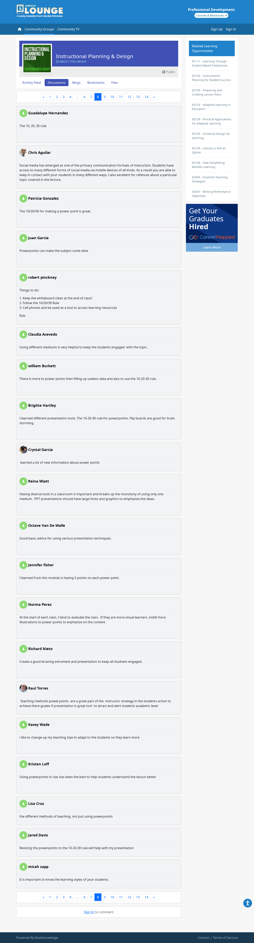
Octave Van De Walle (46, 525)
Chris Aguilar (39, 152)
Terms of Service (225, 937)
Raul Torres (38, 688)
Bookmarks (96, 82)
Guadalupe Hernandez (48, 113)
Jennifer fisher (41, 565)
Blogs (76, 82)
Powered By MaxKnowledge (37, 937)
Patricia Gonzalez (43, 198)
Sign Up (217, 29)
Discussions (56, 82)
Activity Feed (31, 82)
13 (138, 97)
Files (114, 82)
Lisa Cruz (36, 803)
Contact (204, 937)
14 (146, 97)
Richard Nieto (40, 648)
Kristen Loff (38, 764)
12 (129, 97)
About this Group (72, 61)
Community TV (68, 29)
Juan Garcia (38, 237)
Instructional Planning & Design (94, 56)
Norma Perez (40, 604)
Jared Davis (38, 835)
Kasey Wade (39, 724)
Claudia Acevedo (42, 334)
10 (112, 97)
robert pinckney (42, 277)
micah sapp (38, 866)
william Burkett (42, 365)
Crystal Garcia (40, 449)
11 (121, 97)
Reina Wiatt (38, 481)
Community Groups (39, 29)
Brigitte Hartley (42, 405)
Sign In (231, 29)
